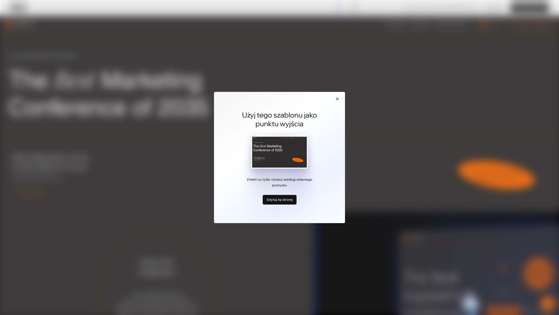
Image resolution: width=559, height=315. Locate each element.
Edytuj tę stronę (280, 199)
